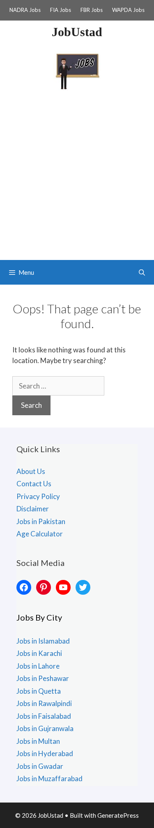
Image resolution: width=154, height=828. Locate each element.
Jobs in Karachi (39, 653)
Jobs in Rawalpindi (44, 703)
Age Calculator (39, 533)
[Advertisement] (77, 179)
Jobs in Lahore (38, 666)
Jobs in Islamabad (43, 641)
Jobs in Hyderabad (44, 753)
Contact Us (33, 483)
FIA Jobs (60, 10)
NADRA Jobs (25, 10)
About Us (30, 471)
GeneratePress (118, 815)
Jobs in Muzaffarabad (49, 778)
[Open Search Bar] (142, 272)
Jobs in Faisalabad (43, 716)
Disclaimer (32, 508)
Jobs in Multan (38, 741)
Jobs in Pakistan (40, 521)
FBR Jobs (91, 10)
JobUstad (77, 32)
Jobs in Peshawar (42, 678)
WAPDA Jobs (128, 10)
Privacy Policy (38, 496)
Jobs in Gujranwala (45, 728)
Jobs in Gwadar (39, 766)
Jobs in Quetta (38, 691)
